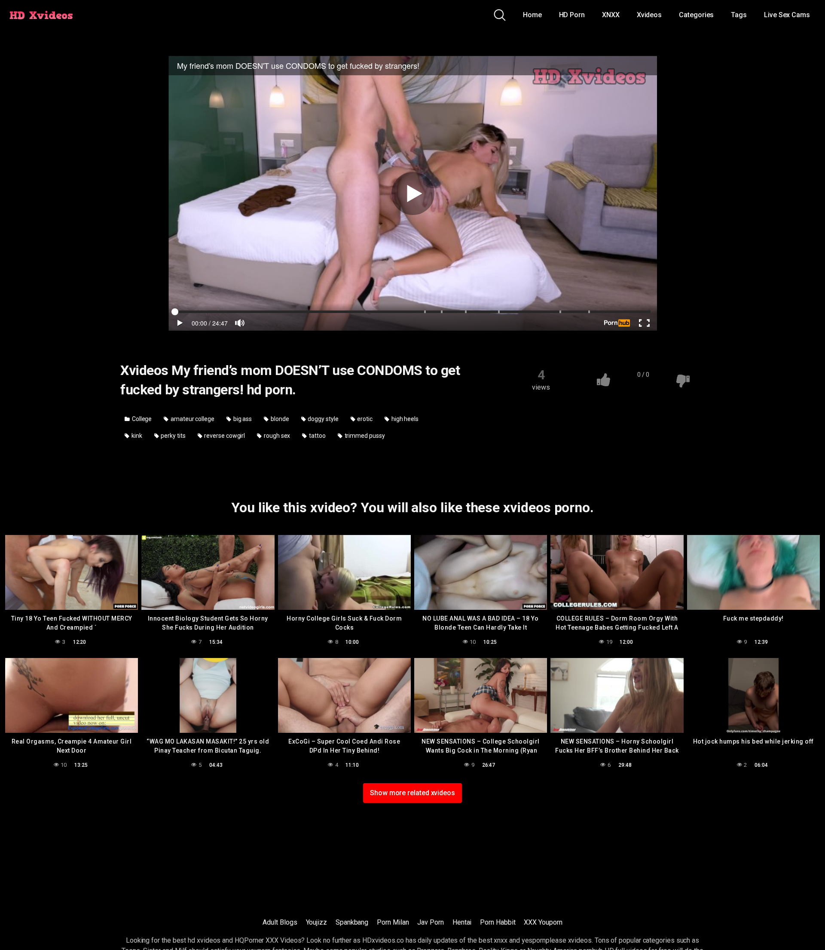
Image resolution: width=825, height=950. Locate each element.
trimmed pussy (364, 435)
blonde (279, 418)
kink (136, 435)
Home (532, 15)
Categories (696, 15)
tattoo (316, 435)
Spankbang (352, 922)
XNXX (611, 15)
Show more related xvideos (412, 793)
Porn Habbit (497, 922)
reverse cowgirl (224, 435)
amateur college (191, 418)
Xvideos (649, 15)
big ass (242, 418)
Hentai (462, 922)
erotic (364, 418)
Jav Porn (430, 922)
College (141, 418)
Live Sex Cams (787, 15)
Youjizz (316, 922)
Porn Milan (393, 922)
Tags (739, 15)
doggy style (323, 418)
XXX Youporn (543, 922)
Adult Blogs (280, 922)
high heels (404, 418)
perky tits (172, 435)
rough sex (276, 435)
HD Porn (572, 15)
